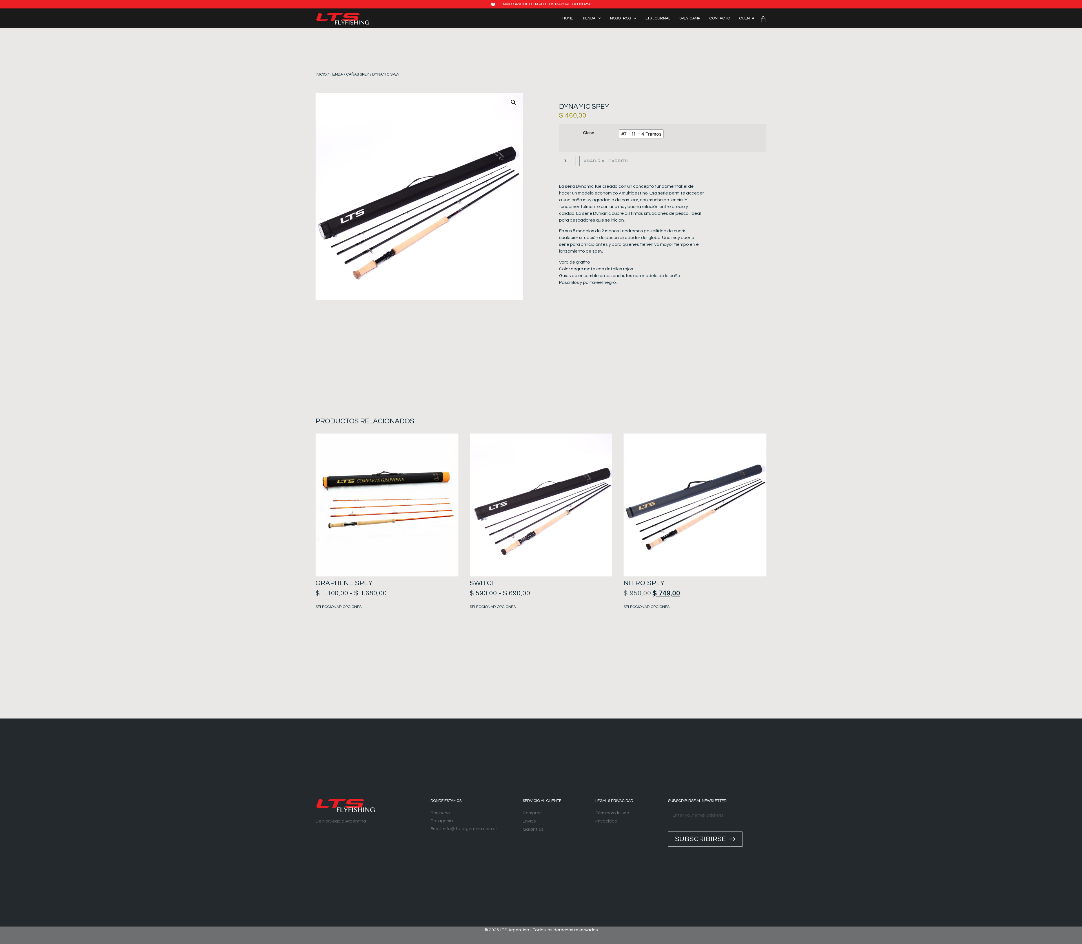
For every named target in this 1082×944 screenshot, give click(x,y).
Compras (532, 813)
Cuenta (746, 18)
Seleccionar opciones (339, 607)
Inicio (321, 74)
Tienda (588, 18)
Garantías (533, 829)
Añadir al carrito (606, 161)
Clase (588, 133)
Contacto (719, 18)
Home (567, 18)
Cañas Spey (357, 74)
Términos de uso (612, 813)
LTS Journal (658, 18)
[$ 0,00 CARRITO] (763, 19)
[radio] (641, 134)
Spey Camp (689, 18)
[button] (513, 102)
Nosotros (620, 18)
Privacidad (606, 821)
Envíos (529, 821)
